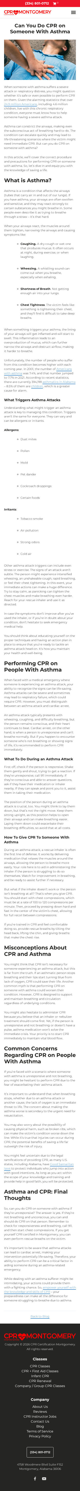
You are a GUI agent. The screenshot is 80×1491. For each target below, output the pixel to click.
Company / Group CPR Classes (40, 1386)
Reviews (40, 1412)
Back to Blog (40, 1316)
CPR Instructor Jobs (40, 1416)
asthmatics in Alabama (58, 382)
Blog (40, 1426)
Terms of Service (40, 1431)
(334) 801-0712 (37, 3)
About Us (40, 1407)
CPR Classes (40, 1366)
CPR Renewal (40, 1381)
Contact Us (40, 1421)
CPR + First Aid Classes (40, 1371)
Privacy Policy (40, 1436)
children (37, 386)
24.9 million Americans (20, 104)
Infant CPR (40, 1376)
